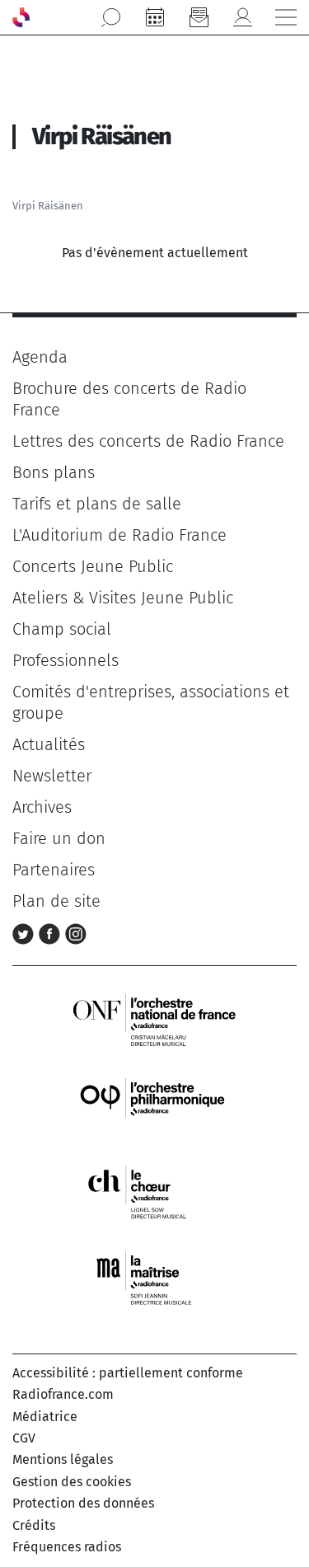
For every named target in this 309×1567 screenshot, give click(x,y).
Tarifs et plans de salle (96, 504)
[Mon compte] (242, 17)
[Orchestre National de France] (154, 1018)
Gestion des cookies (71, 1482)
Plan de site (56, 901)
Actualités (48, 744)
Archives (42, 807)
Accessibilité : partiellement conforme (127, 1373)
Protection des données (83, 1503)
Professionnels (65, 660)
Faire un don (58, 838)
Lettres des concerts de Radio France (148, 441)
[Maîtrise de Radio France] (154, 1278)
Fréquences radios (66, 1547)
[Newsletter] (198, 17)
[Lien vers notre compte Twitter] (25, 932)
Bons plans (53, 472)
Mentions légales (62, 1459)
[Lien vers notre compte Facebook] (52, 932)
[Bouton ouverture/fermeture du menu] (286, 17)
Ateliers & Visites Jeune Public (122, 598)
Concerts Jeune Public (92, 566)
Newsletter (51, 776)
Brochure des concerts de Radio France (129, 399)
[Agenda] (155, 17)
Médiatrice (44, 1416)
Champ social (61, 629)
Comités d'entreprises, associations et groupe (150, 702)
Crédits (33, 1525)
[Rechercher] (111, 17)
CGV (23, 1438)
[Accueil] (21, 17)
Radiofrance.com (63, 1394)
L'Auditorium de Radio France (119, 535)
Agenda (40, 357)
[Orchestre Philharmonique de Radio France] (154, 1105)
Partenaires (53, 870)
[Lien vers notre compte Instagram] (76, 932)
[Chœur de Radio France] (154, 1191)
